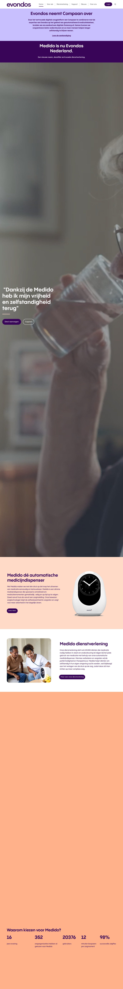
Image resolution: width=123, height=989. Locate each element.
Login (108, 4)
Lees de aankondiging (61, 36)
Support (75, 4)
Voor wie (50, 4)
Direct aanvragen (12, 322)
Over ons (93, 4)
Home (41, 4)
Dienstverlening (62, 4)
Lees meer (12, 610)
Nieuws (83, 4)
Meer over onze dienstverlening (72, 677)
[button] (115, 4)
